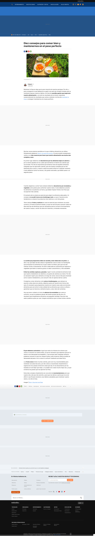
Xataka (13, 509)
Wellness (30, 386)
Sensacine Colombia (35, 527)
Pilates (32, 471)
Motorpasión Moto (58, 510)
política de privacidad (66, 482)
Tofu (66, 471)
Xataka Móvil (14, 510)
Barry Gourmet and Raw (36, 382)
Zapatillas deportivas (43, 34)
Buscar (81, 498)
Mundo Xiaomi (14, 516)
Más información (57, 534)
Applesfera (14, 512)
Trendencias (67, 509)
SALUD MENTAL (65, 4)
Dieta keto (71, 471)
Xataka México (15, 524)
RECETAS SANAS (30, 4)
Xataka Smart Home (16, 514)
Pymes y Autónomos (77, 511)
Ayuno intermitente (59, 471)
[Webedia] (81, 1)
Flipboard (80, 4)
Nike (50, 34)
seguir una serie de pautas (45, 153)
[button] (30, 84)
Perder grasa (14, 488)
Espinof (34, 510)
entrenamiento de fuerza (28, 486)
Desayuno (14, 485)
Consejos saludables (45, 386)
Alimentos (14, 482)
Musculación (14, 480)
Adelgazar (37, 386)
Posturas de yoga (39, 471)
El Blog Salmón (78, 509)
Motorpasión (56, 509)
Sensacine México (36, 524)
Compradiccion (68, 512)
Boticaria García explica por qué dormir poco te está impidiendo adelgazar (34, 468)
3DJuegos (24, 509)
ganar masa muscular (41, 488)
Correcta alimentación (57, 386)
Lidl (28, 34)
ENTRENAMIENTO (19, 4)
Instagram (73, 4)
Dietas (25, 482)
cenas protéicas (27, 488)
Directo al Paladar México (46, 525)
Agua (32, 34)
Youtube (78, 4)
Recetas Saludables (41, 482)
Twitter (26, 51)
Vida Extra (24, 510)
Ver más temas (15, 492)
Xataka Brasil (14, 526)
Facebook (76, 4)
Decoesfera (67, 510)
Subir (80, 503)
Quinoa (22, 471)
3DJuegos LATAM (25, 524)
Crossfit (27, 471)
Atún (36, 34)
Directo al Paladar (46, 509)
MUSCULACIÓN (54, 4)
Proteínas (38, 480)
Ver (48, 420)
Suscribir (70, 480)
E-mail (30, 51)
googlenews (83, 4)
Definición (39, 485)
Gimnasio (24, 34)
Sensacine (35, 509)
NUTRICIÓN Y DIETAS (42, 4)
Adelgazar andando (49, 471)
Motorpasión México (56, 525)
